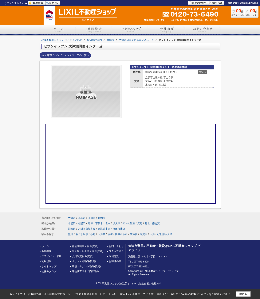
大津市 (72, 217)
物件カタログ (48, 271)
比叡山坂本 (121, 234)
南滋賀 (133, 234)
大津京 (101, 234)
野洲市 (101, 217)
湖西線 (72, 228)
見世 (147, 223)
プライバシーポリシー (53, 256)
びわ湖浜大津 (164, 234)
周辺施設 (114, 256)
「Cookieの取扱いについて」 (193, 294)
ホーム (45, 246)
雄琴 (90, 223)
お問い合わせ (116, 246)
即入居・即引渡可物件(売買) (87, 251)
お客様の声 (115, 261)
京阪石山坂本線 (86, 228)
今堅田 (81, 223)
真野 (139, 223)
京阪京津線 (119, 228)
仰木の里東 (129, 223)
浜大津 (116, 223)
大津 (152, 234)
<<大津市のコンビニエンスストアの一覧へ (65, 55)
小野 (92, 234)
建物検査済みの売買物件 (85, 271)
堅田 (70, 234)
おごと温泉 (82, 234)
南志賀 (156, 223)
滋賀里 (143, 234)
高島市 (81, 217)
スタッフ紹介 (116, 251)
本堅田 (72, 223)
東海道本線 (104, 228)
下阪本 (99, 223)
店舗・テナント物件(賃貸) (86, 266)
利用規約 (46, 261)
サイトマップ (48, 266)
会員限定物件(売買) (82, 256)
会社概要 (46, 251)
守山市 (91, 217)
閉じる (243, 294)
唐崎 (110, 234)
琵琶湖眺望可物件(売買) (85, 246)
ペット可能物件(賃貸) (84, 261)
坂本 (107, 223)
